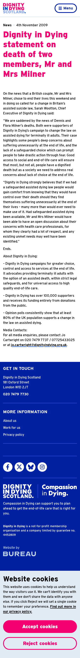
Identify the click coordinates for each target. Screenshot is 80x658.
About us (9, 421)
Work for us (11, 428)
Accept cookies (40, 626)
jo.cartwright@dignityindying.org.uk (39, 345)
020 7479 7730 (16, 394)
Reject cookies (40, 643)
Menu (68, 8)
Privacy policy (13, 435)
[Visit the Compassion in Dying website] (59, 490)
